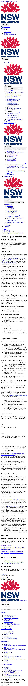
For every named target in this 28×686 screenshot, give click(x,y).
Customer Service (8, 652)
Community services (11, 93)
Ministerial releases (8, 622)
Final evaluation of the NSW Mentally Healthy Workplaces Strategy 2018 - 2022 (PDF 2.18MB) (12, 552)
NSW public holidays (12, 211)
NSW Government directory (10, 638)
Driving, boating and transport (14, 95)
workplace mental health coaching (15, 506)
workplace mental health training (14, 499)
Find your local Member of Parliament (13, 670)
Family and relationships (12, 100)
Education (6, 653)
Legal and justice (11, 105)
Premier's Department (9, 657)
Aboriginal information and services (15, 92)
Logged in (5, 29)
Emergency (9, 97)
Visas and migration (11, 109)
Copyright (6, 634)
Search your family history (10, 623)
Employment (10, 156)
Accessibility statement (9, 633)
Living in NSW (8, 91)
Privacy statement (8, 637)
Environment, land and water (13, 99)
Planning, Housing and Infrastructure (12, 656)
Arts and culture (10, 207)
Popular (3, 612)
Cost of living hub (8, 626)
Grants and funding (11, 101)
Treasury (6, 661)
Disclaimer (6, 636)
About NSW (10, 206)
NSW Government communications (12, 675)
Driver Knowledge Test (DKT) (11, 618)
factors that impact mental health (8, 262)
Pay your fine (7, 620)
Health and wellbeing (12, 103)
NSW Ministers (7, 669)
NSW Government (6, 664)
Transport (6, 660)
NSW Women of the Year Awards (11, 624)
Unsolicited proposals (9, 677)
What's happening (9, 204)
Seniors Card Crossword (9, 615)
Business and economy (12, 154)
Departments (4, 641)
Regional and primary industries (14, 108)
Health (5, 655)
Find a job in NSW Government (11, 673)
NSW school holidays (12, 212)
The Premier (6, 667)
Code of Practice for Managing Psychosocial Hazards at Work (12, 454)
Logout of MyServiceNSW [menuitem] (10, 34)
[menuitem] (7, 32)
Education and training (12, 96)
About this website (6, 629)
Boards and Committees (9, 671)
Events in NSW (10, 208)
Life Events (9, 107)
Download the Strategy (6, 545)
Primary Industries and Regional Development (14, 659)
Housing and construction (13, 104)
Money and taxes (11, 159)
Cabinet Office (7, 644)
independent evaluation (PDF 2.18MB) (18, 395)
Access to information (9, 631)
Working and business (10, 151)
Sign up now (4, 574)
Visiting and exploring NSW (13, 210)
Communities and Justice (9, 648)
